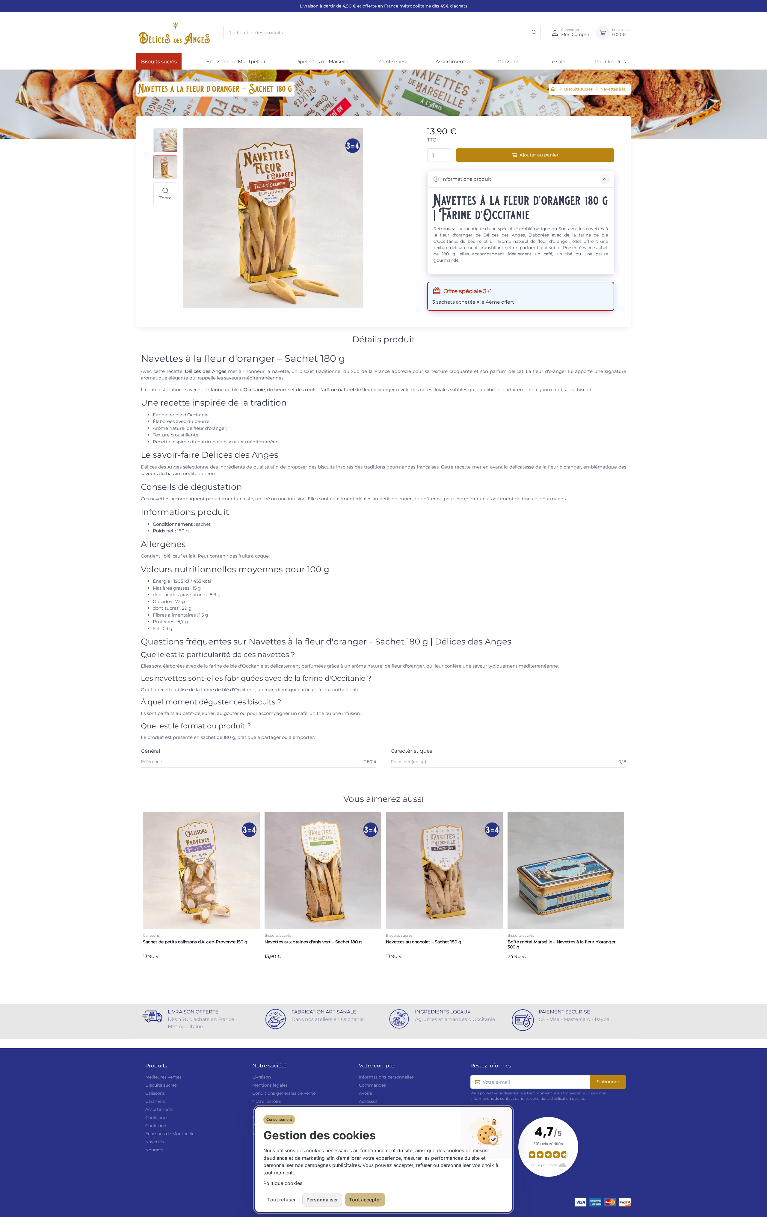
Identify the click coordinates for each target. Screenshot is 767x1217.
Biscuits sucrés (159, 61)
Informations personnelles (386, 1077)
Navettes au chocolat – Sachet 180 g (423, 942)
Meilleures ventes (163, 1077)
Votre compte (376, 1066)
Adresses (368, 1101)
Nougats (154, 1150)
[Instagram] (5, 986)
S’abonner (608, 1082)
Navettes (154, 1141)
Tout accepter (365, 1200)
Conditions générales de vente (283, 1093)
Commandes (372, 1085)
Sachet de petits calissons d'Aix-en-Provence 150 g (195, 942)
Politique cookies (282, 1183)
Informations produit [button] (465, 179)
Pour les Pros (610, 61)
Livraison (261, 1077)
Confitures (156, 1125)
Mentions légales (270, 1085)
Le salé (557, 61)
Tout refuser (281, 1200)
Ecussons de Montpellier (235, 61)
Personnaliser (322, 1200)
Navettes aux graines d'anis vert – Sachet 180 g (313, 942)
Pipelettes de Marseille (322, 61)
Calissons (508, 61)
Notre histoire (266, 1101)
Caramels (155, 1101)
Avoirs (365, 1093)
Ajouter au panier (539, 155)
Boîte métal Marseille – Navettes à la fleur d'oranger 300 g (562, 944)
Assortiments (452, 61)
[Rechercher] (534, 32)
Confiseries (392, 61)
